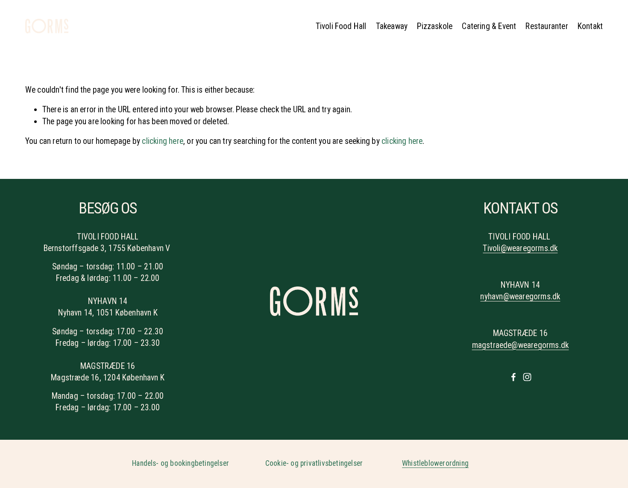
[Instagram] (527, 377)
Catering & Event (489, 26)
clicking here (162, 141)
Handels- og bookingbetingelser (180, 463)
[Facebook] (513, 377)
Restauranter (546, 26)
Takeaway (392, 26)
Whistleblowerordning (435, 463)
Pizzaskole (434, 26)
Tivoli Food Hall (341, 26)
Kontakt (590, 26)
